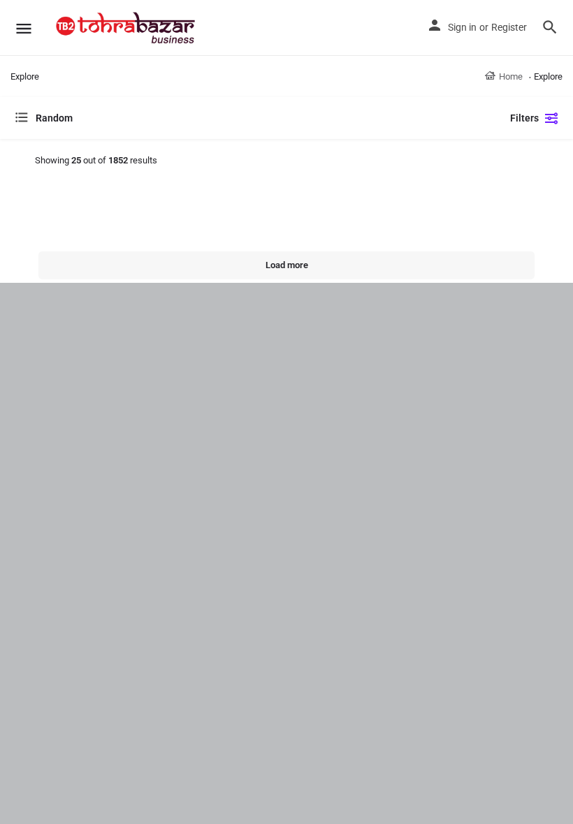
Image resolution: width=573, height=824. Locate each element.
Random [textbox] (54, 118)
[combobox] (153, 118)
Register (509, 27)
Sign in (462, 27)
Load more (287, 265)
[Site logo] (127, 27)
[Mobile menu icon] (24, 28)
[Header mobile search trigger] (550, 27)
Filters (524, 118)
